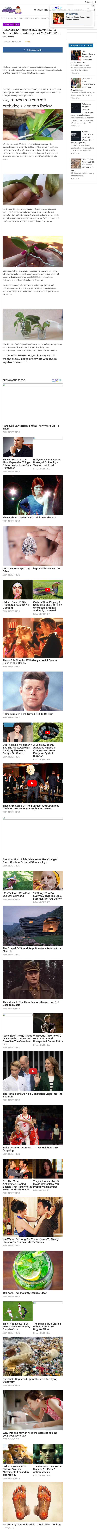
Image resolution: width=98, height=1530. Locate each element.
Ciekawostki (8, 24)
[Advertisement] (33, 58)
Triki (17, 24)
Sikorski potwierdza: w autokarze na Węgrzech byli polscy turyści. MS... (82, 137)
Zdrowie (38, 10)
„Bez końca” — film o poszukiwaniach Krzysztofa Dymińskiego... (83, 84)
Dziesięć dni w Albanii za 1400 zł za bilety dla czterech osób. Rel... (82, 164)
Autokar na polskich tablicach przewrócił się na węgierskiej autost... (82, 109)
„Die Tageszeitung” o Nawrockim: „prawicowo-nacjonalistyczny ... (83, 56)
